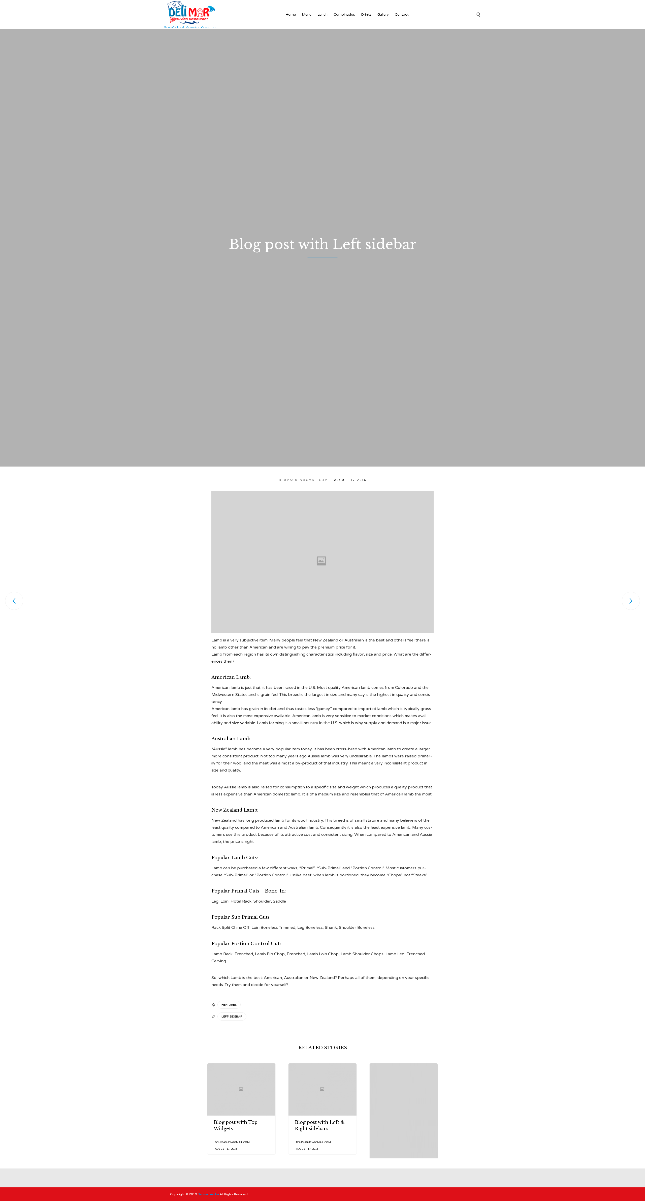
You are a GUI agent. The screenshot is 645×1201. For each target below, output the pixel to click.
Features (229, 1004)
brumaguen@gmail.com (303, 480)
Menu (306, 14)
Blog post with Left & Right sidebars (319, 1125)
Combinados (344, 14)
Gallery (383, 14)
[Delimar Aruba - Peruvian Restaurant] (191, 12)
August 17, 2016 (226, 1148)
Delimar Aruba (208, 1194)
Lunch (322, 14)
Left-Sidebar (231, 1016)
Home (290, 14)
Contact (402, 14)
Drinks (366, 14)
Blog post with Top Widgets (235, 1125)
